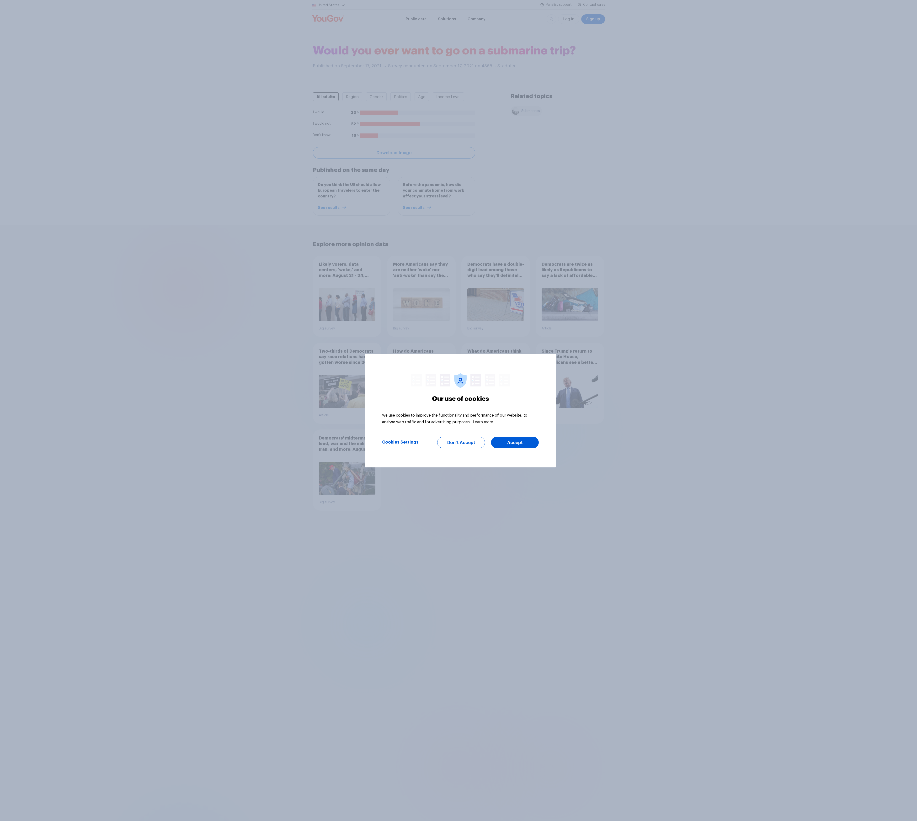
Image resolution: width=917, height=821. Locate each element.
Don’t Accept (461, 442)
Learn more (483, 422)
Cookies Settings (400, 442)
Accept (515, 442)
